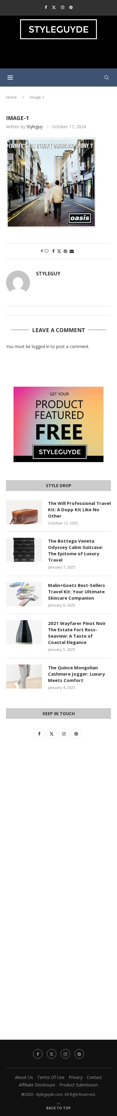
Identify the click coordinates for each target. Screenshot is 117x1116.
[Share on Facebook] (53, 251)
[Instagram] (62, 7)
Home (11, 97)
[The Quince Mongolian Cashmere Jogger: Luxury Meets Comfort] (24, 676)
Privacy (75, 1077)
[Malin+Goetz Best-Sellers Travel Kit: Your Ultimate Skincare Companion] (24, 594)
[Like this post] (46, 251)
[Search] (107, 77)
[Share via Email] (72, 251)
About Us (24, 1077)
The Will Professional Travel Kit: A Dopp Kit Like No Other (79, 509)
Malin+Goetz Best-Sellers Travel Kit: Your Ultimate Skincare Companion (76, 591)
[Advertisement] (60, 56)
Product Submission (78, 1085)
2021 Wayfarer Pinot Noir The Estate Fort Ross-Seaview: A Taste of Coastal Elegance (77, 632)
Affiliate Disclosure (37, 1085)
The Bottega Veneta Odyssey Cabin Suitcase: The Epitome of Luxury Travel (75, 550)
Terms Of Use (50, 1077)
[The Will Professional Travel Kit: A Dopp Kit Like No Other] (24, 512)
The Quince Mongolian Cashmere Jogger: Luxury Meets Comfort (76, 673)
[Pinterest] (71, 7)
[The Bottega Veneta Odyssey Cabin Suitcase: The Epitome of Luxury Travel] (24, 550)
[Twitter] (54, 7)
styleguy (34, 126)
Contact (94, 1077)
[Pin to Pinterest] (65, 251)
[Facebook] (46, 7)
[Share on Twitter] (59, 251)
